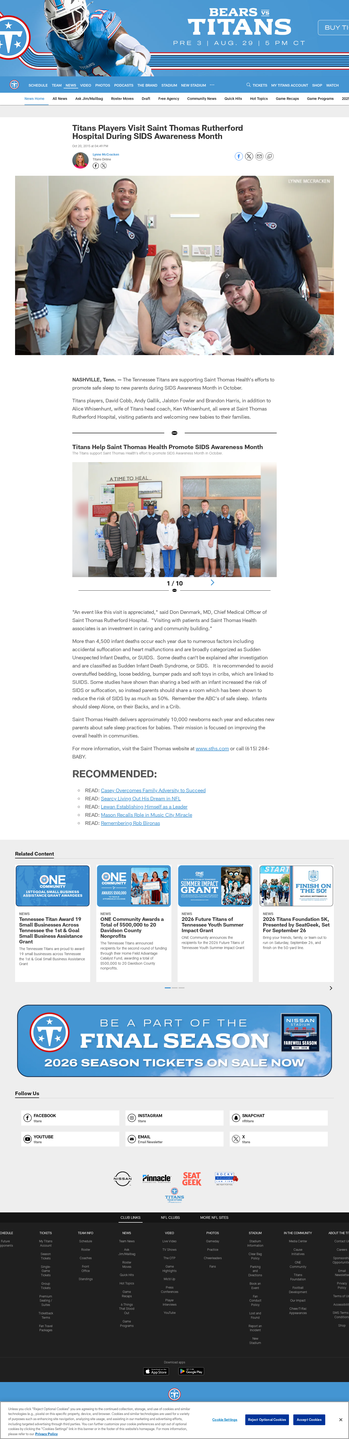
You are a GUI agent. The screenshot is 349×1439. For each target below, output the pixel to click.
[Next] (212, 582)
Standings (86, 1279)
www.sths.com (212, 748)
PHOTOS (212, 1233)
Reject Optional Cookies (267, 1420)
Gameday (212, 1241)
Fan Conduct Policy (255, 1300)
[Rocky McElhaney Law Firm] (226, 1179)
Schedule (85, 1241)
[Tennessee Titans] (174, 1395)
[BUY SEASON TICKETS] (174, 1041)
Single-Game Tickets (46, 1271)
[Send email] (259, 159)
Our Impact (298, 1300)
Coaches (86, 1258)
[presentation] (332, 988)
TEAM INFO (85, 1233)
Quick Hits (127, 1275)
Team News (127, 1241)
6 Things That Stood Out (126, 1309)
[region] (174, 1420)
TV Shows (169, 1249)
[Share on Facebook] (239, 159)
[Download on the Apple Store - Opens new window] (156, 1371)
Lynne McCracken (106, 154)
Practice (212, 1249)
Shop (342, 1325)
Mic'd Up (169, 1279)
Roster (85, 1249)
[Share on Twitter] (249, 159)
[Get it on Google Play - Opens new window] (191, 1373)
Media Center (298, 1241)
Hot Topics (127, 1283)
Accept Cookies (309, 1420)
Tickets (46, 1233)
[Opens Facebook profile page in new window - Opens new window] (96, 166)
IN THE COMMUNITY (298, 1233)
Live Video (169, 1241)
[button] (167, 988)
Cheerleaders (213, 1258)
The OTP (170, 1258)
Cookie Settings (224, 1420)
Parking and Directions (255, 1271)
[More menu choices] (212, 85)
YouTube (170, 1312)
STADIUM (255, 1233)
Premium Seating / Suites (45, 1300)
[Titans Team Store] (174, 1196)
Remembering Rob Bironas (130, 823)
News (126, 1233)
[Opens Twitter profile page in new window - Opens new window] (104, 166)
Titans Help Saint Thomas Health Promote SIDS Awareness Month (167, 446)
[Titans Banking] (157, 1179)
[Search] (249, 84)
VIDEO (169, 1233)
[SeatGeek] (192, 1179)
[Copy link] (269, 156)
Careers (342, 1249)
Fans (213, 1266)
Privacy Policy (46, 1434)
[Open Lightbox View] (174, 531)
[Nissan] (122, 1179)
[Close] (340, 1419)
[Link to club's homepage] (14, 84)
